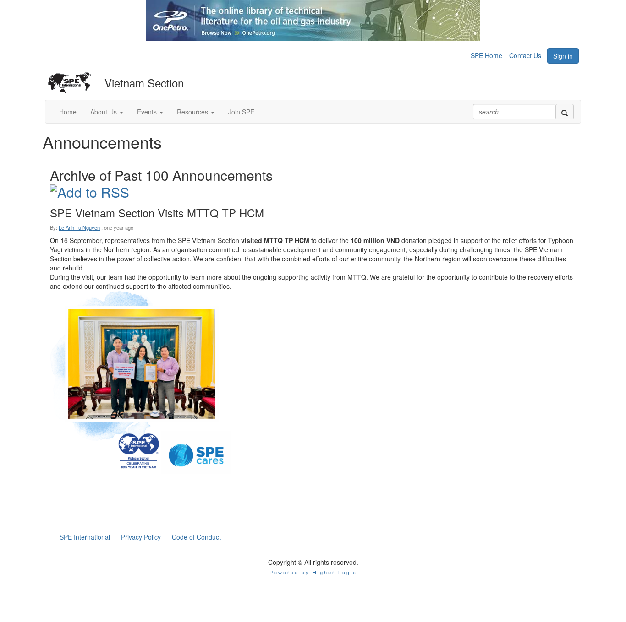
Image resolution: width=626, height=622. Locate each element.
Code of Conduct (196, 536)
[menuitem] (489, 54)
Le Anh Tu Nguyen (79, 227)
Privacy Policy (141, 536)
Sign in (563, 55)
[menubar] (508, 54)
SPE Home (486, 55)
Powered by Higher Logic (313, 572)
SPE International (85, 536)
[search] (564, 111)
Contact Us (525, 55)
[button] (106, 111)
